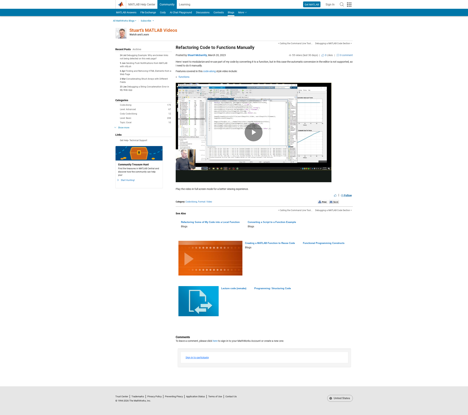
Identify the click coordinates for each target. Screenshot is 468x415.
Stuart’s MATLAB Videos (153, 30)
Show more (123, 127)
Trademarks (137, 396)
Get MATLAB (312, 4)
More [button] (241, 12)
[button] (342, 4)
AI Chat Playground (181, 12)
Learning (184, 4)
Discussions (203, 12)
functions (184, 76)
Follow (348, 195)
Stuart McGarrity (197, 55)
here (215, 340)
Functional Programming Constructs (323, 243)
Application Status (195, 396)
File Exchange (148, 12)
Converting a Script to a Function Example (272, 222)
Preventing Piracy (174, 396)
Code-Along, (191, 201)
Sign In (331, 5)
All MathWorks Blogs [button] (124, 21)
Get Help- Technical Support (133, 140)
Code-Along (145, 105)
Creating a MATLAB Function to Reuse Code (270, 243)
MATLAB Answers (126, 12)
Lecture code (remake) (233, 288)
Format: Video (205, 201)
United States (341, 398)
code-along (209, 71)
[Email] (334, 201)
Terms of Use (215, 396)
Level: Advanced (145, 109)
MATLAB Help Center (141, 4)
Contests (219, 12)
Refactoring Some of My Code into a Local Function (210, 222)
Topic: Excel (145, 122)
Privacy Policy (154, 396)
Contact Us (231, 396)
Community (167, 4)
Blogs (231, 12)
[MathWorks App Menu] (349, 4)
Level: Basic (145, 118)
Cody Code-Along (145, 113)
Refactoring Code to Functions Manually (215, 47)
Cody (163, 12)
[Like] (335, 195)
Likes (328, 55)
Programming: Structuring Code (272, 288)
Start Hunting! (128, 180)
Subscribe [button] (146, 21)
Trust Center (121, 396)
